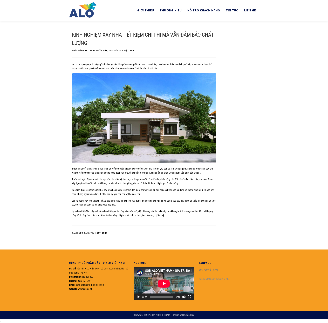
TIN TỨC (232, 10)
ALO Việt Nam (126, 50)
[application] (164, 283)
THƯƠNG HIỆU (171, 10)
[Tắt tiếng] (184, 297)
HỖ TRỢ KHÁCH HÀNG (203, 10)
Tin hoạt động (99, 233)
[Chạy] (138, 297)
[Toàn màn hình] (189, 297)
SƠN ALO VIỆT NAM (208, 269)
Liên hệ (250, 10)
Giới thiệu (145, 10)
